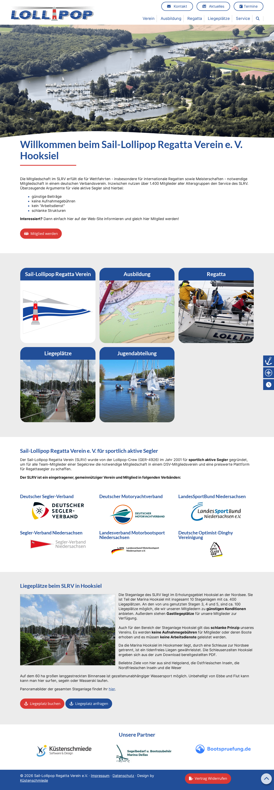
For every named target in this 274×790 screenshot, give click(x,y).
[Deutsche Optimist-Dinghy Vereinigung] (216, 549)
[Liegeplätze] (58, 384)
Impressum (100, 776)
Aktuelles (216, 6)
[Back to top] (266, 778)
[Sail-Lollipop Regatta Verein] (58, 305)
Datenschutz (123, 776)
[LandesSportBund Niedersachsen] (216, 513)
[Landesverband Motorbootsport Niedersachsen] (137, 549)
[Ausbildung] (137, 305)
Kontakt (180, 6)
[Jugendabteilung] (137, 384)
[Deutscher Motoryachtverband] (137, 514)
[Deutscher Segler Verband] (58, 511)
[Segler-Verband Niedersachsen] (58, 544)
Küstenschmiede (34, 780)
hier (112, 689)
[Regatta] (216, 305)
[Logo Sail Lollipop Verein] (53, 13)
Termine (250, 6)
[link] (257, 18)
